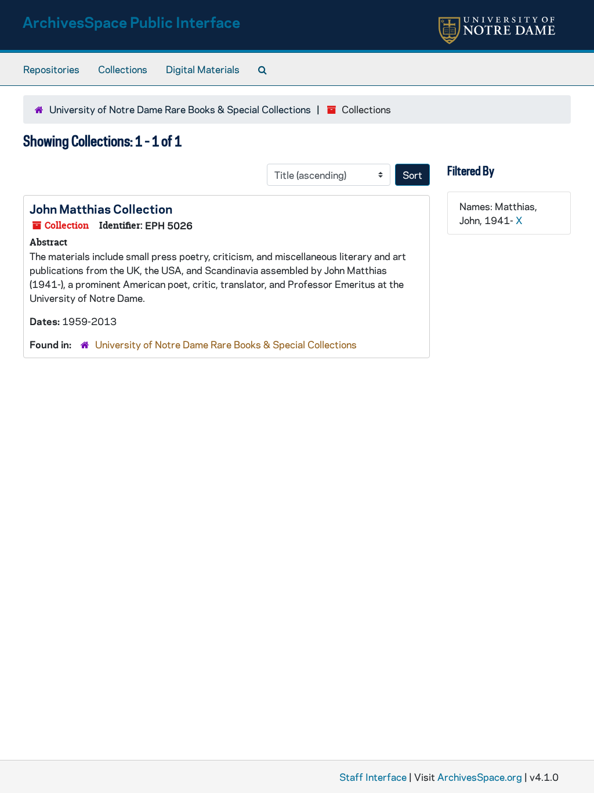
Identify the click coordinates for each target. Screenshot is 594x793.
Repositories (51, 69)
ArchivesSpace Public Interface (131, 21)
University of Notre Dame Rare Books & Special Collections (180, 109)
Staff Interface (373, 776)
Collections (122, 69)
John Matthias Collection (101, 208)
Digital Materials (203, 69)
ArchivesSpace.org (479, 776)
